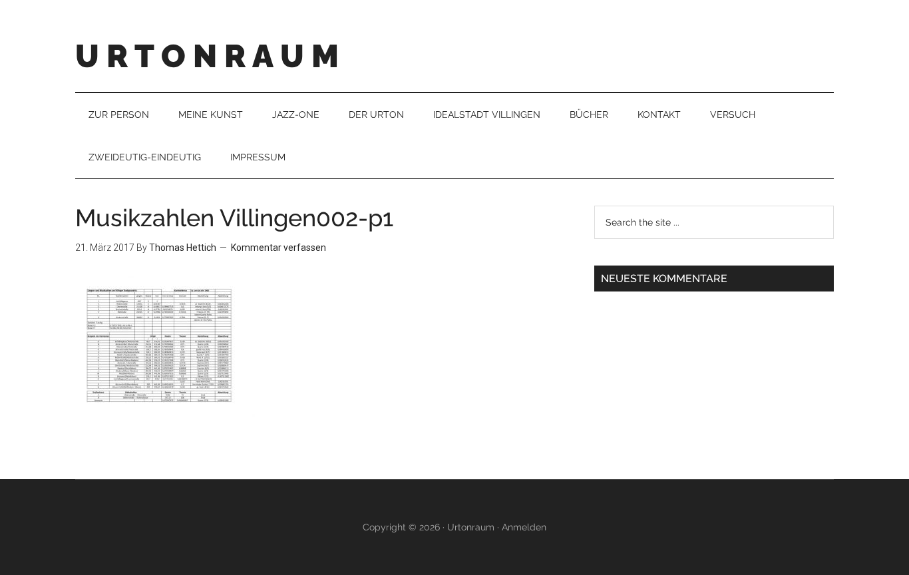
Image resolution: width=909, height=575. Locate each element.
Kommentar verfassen (278, 247)
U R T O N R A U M (207, 56)
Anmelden (524, 527)
